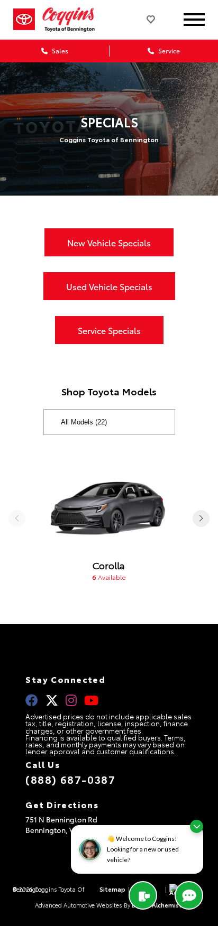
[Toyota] (24, 19)
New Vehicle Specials (109, 242)
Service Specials (109, 330)
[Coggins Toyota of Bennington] (75, 19)
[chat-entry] (189, 895)
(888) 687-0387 (70, 779)
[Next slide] (201, 518)
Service (168, 50)
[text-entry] (143, 895)
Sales (59, 50)
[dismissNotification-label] (196, 826)
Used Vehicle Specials (109, 286)
